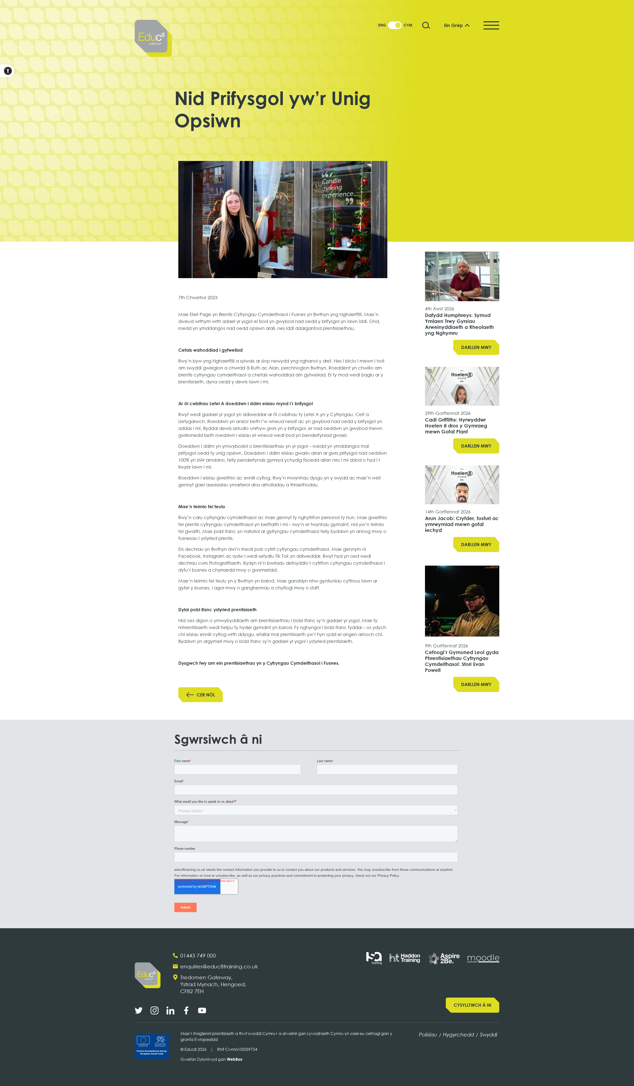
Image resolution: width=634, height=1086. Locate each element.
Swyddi (488, 1034)
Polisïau (428, 1034)
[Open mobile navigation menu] (491, 25)
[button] (7, 70)
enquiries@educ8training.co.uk (219, 966)
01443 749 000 (198, 955)
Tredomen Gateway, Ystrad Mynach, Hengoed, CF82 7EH (213, 984)
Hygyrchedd (458, 1034)
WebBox (234, 1059)
